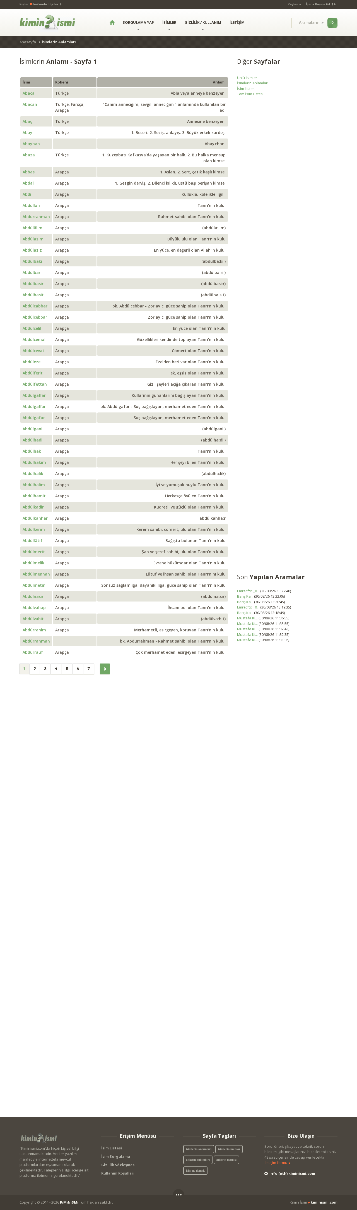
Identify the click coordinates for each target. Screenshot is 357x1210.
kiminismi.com (324, 1202)
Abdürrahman (36, 641)
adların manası (226, 1160)
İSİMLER (169, 22)
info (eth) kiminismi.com (292, 1173)
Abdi (27, 194)
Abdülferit (33, 373)
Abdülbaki (32, 261)
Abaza (29, 154)
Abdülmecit (34, 551)
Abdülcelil (32, 328)
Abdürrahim (34, 630)
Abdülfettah (35, 384)
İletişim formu (276, 1162)
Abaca (29, 93)
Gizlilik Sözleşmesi (118, 1164)
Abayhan (31, 143)
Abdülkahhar (35, 518)
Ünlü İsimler (247, 77)
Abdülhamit (34, 495)
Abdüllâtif (32, 540)
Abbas (29, 172)
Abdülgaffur (34, 406)
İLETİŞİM (237, 22)
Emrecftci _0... (248, 590)
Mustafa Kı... (247, 617)
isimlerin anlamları (198, 1149)
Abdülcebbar (35, 317)
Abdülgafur (34, 417)
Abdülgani (32, 428)
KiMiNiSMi (69, 1202)
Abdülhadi (32, 440)
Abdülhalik (33, 473)
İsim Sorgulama (115, 1156)
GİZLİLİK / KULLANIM (203, 22)
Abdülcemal (34, 339)
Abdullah (31, 205)
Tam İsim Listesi (250, 93)
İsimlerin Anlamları (252, 82)
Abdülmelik (33, 562)
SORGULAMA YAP (138, 22)
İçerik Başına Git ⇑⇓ (321, 4)
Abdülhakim (34, 462)
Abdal (28, 183)
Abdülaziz (32, 250)
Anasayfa (28, 41)
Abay (27, 132)
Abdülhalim (34, 484)
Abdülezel (32, 361)
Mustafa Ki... (247, 623)
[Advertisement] (287, 335)
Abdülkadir (33, 507)
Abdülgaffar (34, 395)
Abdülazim (33, 239)
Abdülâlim (32, 227)
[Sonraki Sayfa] (105, 669)
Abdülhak (32, 451)
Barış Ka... (245, 596)
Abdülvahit (33, 618)
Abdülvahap (34, 607)
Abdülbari (32, 272)
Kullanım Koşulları (117, 1173)
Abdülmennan (36, 574)
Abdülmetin (34, 585)
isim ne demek (195, 1170)
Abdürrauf (33, 652)
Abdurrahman (36, 216)
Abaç (27, 121)
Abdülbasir (33, 283)
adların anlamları (198, 1160)
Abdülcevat (33, 350)
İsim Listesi (246, 88)
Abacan (30, 104)
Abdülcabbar (35, 306)
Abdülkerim (34, 529)
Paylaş (293, 4)
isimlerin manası (229, 1149)
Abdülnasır (33, 596)
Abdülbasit (33, 294)
